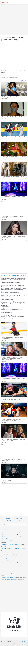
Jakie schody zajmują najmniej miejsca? (9, 558)
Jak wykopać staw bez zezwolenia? (8, 571)
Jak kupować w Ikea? (5, 569)
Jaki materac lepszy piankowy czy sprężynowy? (11, 548)
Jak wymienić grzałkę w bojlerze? (8, 565)
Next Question (19, 519)
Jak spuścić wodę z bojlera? (7, 532)
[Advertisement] (14, 19)
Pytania (3, 70)
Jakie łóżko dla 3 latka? (6, 552)
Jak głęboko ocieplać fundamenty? (8, 577)
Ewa (3, 74)
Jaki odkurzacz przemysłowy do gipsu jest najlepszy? (12, 562)
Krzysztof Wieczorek (7, 275)
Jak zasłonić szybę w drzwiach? (8, 579)
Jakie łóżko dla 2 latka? (6, 556)
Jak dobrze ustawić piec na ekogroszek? (9, 544)
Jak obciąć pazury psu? (6, 534)
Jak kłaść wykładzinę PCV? (7, 554)
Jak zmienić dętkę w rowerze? (7, 536)
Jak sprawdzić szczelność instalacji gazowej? (10, 573)
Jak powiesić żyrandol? (6, 560)
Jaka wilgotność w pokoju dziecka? (8, 540)
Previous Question (8, 519)
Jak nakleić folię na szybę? (7, 538)
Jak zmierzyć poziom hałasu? (7, 567)
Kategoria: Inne (8, 70)
